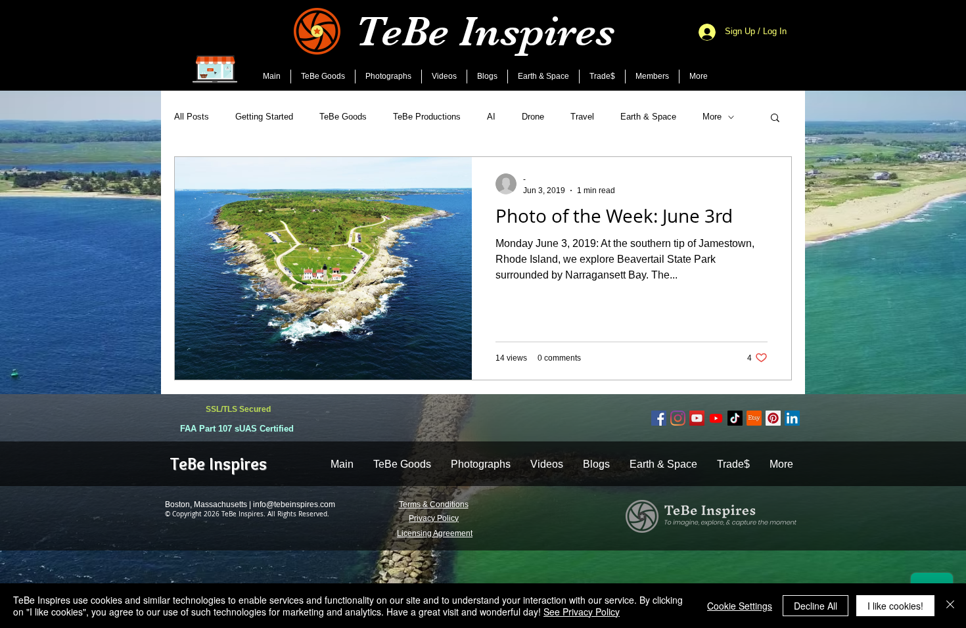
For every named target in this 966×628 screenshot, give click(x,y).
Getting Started (264, 117)
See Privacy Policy (581, 611)
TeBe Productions (427, 117)
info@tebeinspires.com (294, 504)
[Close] (950, 605)
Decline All (815, 605)
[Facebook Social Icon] (658, 418)
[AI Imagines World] (716, 418)
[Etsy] (754, 418)
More (712, 117)
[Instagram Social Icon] (677, 418)
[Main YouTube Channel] (696, 418)
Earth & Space (648, 117)
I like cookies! (895, 605)
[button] (775, 118)
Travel (582, 117)
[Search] (791, 45)
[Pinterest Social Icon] (773, 418)
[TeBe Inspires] (735, 418)
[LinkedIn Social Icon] (792, 418)
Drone (533, 117)
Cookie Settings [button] (739, 605)
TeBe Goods (343, 117)
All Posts (191, 117)
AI (491, 117)
